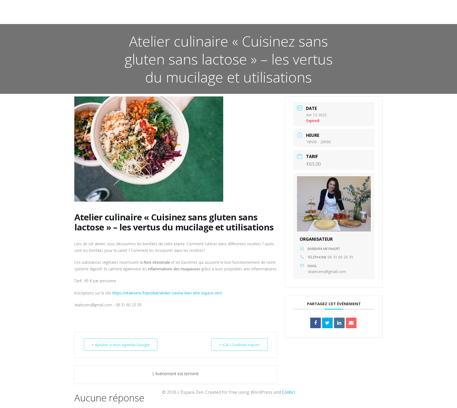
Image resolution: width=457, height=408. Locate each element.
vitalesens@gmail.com (327, 271)
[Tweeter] (327, 323)
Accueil (93, 18)
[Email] (351, 323)
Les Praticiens (158, 18)
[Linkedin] (339, 323)
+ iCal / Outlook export (239, 344)
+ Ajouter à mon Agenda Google (121, 344)
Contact (241, 18)
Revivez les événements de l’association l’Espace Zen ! (316, 18)
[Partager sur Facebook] (315, 323)
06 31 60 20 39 (340, 256)
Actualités (122, 18)
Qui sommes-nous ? (202, 18)
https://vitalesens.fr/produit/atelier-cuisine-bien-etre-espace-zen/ (167, 292)
